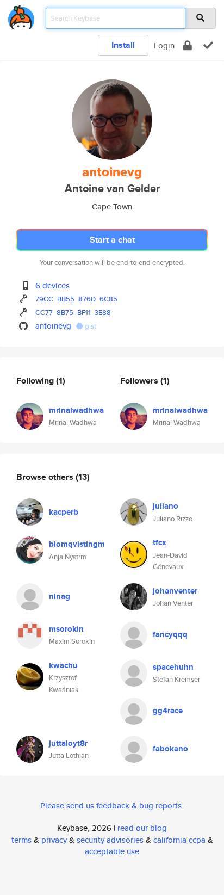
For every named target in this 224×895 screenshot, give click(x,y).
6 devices (52, 285)
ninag (59, 596)
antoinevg (53, 325)
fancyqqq (170, 634)
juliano (165, 506)
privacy (54, 839)
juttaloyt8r (68, 743)
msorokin (66, 629)
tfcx (159, 542)
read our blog (142, 828)
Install (123, 45)
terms (21, 839)
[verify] (208, 45)
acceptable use (112, 851)
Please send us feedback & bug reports (111, 805)
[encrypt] (187, 45)
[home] (21, 15)
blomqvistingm (77, 544)
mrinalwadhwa (76, 410)
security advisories (110, 839)
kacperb (63, 512)
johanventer (175, 591)
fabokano (170, 749)
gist (89, 326)
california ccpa (179, 839)
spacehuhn (173, 667)
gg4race (168, 711)
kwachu (63, 665)
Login (164, 45)
